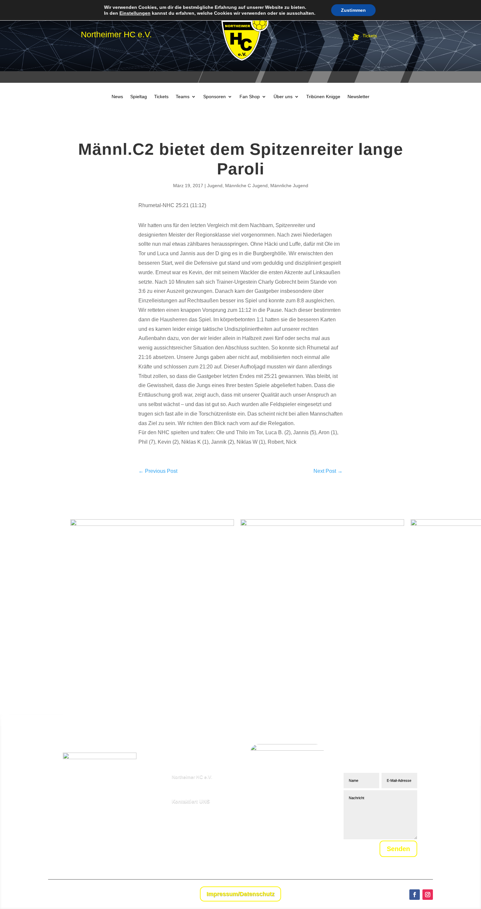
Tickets (161, 96)
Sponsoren (214, 96)
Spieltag (138, 96)
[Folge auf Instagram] (427, 894)
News (117, 96)
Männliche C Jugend (246, 185)
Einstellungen (135, 13)
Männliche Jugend (289, 185)
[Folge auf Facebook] (414, 894)
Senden (398, 848)
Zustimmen (353, 10)
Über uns (283, 96)
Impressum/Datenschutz (240, 894)
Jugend (215, 185)
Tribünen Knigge (323, 96)
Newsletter (358, 96)
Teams (182, 96)
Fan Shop (250, 96)
